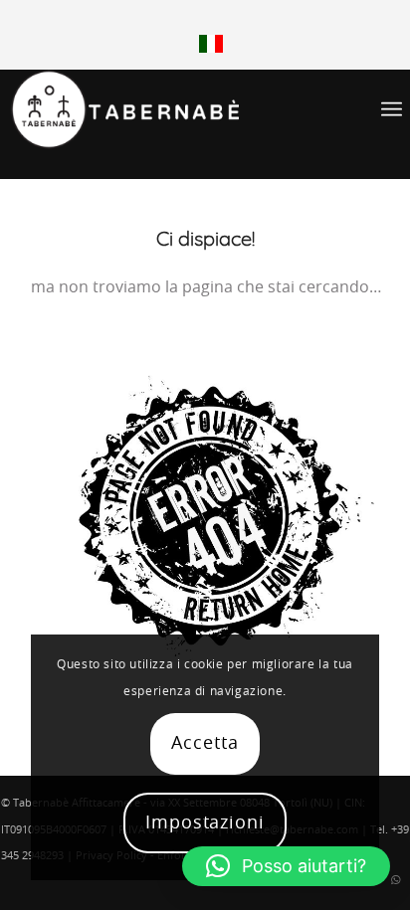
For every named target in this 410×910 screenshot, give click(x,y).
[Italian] (211, 49)
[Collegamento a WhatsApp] (395, 880)
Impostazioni (205, 823)
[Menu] (391, 109)
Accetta (204, 744)
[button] (286, 866)
